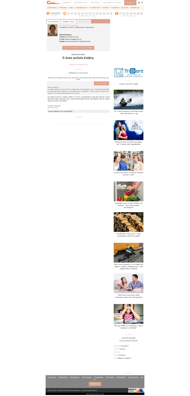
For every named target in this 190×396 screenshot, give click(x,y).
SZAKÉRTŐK (66, 2)
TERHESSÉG (63, 7)
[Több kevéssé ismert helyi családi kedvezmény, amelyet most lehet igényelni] (128, 283)
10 (104, 13)
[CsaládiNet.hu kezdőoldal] (53, 2)
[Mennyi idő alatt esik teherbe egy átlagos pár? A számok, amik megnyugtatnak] (128, 130)
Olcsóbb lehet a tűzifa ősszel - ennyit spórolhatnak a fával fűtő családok (129, 235)
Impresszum (52, 377)
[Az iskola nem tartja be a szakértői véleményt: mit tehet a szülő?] (128, 161)
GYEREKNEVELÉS (81, 7)
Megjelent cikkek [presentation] (68, 21)
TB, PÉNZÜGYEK (94, 7)
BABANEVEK (135, 7)
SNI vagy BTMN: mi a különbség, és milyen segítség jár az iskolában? (128, 326)
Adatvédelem (74, 377)
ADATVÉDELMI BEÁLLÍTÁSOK (95, 394)
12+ (142, 13)
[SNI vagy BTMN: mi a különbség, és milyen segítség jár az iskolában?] (128, 314)
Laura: (123, 358)
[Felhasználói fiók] (138, 2)
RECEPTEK (125, 7)
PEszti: (117, 352)
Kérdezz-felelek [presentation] (83, 21)
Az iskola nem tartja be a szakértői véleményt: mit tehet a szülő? (128, 173)
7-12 (138, 13)
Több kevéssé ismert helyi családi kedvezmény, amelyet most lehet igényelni (128, 296)
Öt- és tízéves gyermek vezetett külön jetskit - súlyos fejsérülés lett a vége (128, 112)
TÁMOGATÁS (130, 2)
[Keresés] (142, 2)
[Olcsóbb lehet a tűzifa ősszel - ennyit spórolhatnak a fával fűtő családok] (128, 222)
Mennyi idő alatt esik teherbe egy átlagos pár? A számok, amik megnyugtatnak (128, 143)
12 (111, 13)
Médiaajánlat (63, 377)
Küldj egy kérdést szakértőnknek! (78, 47)
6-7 (134, 13)
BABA (71, 7)
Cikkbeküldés (121, 377)
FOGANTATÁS (52, 7)
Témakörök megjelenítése (78, 64)
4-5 (131, 13)
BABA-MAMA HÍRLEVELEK (111, 2)
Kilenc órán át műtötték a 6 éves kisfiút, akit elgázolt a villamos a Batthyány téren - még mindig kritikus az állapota (128, 266)
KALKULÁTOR (95, 2)
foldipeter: (121, 346)
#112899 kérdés (101, 83)
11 (107, 13)
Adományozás (133, 377)
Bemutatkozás (53, 21)
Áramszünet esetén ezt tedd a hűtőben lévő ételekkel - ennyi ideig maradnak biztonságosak (128, 205)
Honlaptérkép (98, 377)
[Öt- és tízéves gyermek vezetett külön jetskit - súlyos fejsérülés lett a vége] (128, 99)
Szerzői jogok (86, 377)
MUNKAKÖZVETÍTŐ (80, 2)
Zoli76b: (120, 349)
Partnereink (110, 377)
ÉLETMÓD (105, 7)
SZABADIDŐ (115, 7)
